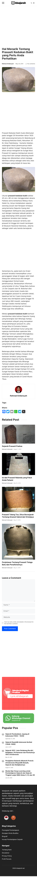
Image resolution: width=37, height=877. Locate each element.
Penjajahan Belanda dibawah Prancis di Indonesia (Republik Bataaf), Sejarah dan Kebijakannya (19, 763)
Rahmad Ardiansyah (8, 63)
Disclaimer (5, 853)
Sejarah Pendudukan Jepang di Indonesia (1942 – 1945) (17, 735)
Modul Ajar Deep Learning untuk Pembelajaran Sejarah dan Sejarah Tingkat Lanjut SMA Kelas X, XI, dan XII (20, 773)
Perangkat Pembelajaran (10, 830)
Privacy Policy (7, 856)
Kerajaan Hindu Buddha (10, 833)
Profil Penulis (6, 859)
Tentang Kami (7, 850)
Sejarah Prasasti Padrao (12, 446)
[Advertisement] (18, 26)
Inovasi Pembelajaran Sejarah (12, 839)
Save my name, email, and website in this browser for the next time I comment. (18, 622)
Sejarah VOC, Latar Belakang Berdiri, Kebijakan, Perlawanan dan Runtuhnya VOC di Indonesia (20, 752)
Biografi (4, 836)
